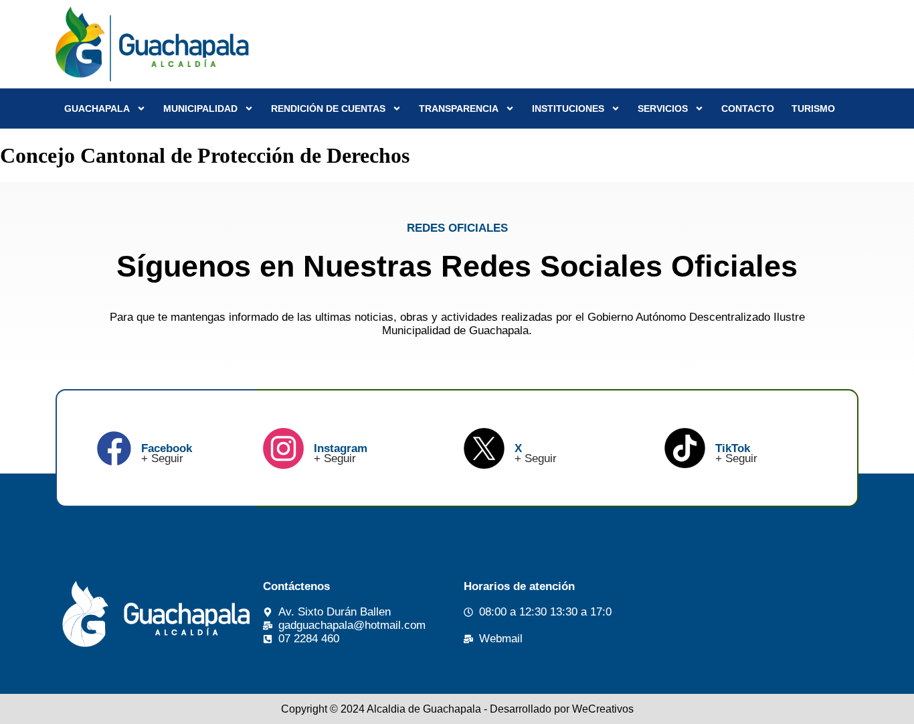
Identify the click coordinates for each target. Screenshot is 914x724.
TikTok (732, 448)
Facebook (166, 448)
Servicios (663, 108)
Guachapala (97, 108)
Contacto (747, 108)
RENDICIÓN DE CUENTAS (328, 108)
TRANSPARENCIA (458, 108)
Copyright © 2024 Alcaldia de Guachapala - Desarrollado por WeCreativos (457, 709)
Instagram (340, 448)
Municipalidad (200, 108)
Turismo (813, 108)
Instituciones (568, 108)
